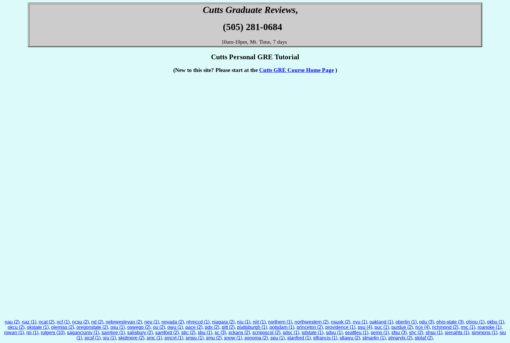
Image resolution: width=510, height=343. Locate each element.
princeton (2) (310, 327)
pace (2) (193, 327)
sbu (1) (205, 332)
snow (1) (233, 337)
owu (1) (175, 327)
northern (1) (280, 321)
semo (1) (380, 332)
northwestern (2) (311, 321)
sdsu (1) (334, 332)
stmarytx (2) (400, 337)
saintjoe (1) (113, 332)
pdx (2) (212, 327)
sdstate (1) (312, 332)
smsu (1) (195, 337)
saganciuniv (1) (83, 332)
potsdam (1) (281, 327)
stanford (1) (299, 337)
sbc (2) (188, 332)
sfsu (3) (399, 332)
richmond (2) (445, 327)
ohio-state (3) (450, 321)
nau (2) (12, 321)
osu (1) (117, 327)
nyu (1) (360, 321)
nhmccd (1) (198, 321)
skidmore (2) (131, 337)
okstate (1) (38, 327)
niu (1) (243, 321)
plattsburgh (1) (252, 327)
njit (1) (259, 321)
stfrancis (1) (325, 337)
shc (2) (416, 332)
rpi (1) (32, 332)
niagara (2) (223, 321)
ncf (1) (63, 321)
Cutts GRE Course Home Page (296, 70)
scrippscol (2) (266, 332)
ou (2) (159, 327)
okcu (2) (16, 327)
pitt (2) (228, 327)
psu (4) (365, 327)
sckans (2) (239, 332)
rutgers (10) (53, 332)
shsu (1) (434, 332)
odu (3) (426, 321)
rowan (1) (14, 332)
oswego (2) (139, 327)
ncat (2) (46, 321)
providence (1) (340, 327)
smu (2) (214, 337)
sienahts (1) (457, 332)
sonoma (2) (256, 337)
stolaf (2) (424, 337)
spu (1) (277, 337)
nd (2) (97, 321)
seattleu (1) (356, 332)
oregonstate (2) (92, 327)
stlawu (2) (350, 337)
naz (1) (29, 321)
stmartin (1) (374, 337)
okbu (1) (495, 321)
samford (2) (167, 332)
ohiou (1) (475, 321)
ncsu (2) (80, 321)
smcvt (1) (173, 337)
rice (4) (422, 327)
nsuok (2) (340, 321)
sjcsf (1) (92, 337)
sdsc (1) (291, 332)
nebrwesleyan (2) (124, 321)
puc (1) (382, 327)
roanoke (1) (489, 327)
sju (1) (109, 337)
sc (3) (220, 332)
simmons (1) (484, 332)
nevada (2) (172, 321)
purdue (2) (402, 327)
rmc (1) (468, 327)
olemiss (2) (62, 327)
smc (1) (154, 337)
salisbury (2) (140, 332)
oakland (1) (381, 321)
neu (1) (151, 321)
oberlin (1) (406, 321)
